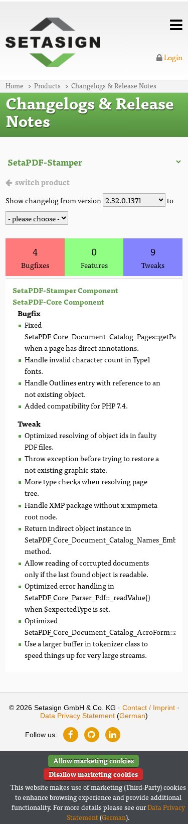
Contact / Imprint (148, 708)
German (132, 716)
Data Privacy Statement (77, 716)
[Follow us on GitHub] (91, 734)
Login (172, 57)
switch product (42, 182)
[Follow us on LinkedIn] (112, 734)
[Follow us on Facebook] (70, 734)
